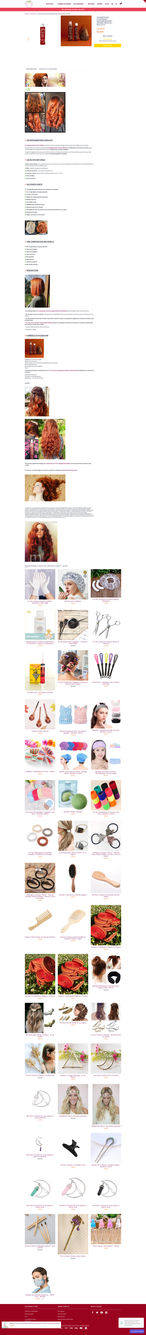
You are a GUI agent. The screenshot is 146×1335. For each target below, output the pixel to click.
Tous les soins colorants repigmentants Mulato (39, 322)
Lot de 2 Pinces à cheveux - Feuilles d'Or (40, 1075)
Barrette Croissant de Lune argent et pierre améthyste (40, 1156)
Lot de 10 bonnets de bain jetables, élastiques (106, 600)
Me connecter (61, 1311)
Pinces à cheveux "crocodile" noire (73, 1165)
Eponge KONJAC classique (73, 812)
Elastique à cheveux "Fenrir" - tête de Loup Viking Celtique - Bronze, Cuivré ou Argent (106, 854)
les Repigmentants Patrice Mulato (56, 148)
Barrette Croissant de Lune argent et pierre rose (73, 1206)
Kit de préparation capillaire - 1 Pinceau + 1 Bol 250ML (73, 642)
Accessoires (33, 13)
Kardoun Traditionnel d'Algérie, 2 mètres (73, 996)
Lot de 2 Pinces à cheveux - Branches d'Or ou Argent (106, 1036)
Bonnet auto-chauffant (73, 601)
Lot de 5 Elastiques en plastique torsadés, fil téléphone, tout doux (40, 853)
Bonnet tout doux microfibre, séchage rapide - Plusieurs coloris (73, 772)
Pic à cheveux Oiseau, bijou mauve (73, 1256)
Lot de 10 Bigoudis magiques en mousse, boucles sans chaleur (73, 683)
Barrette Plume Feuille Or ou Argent (73, 1023)
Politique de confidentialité (31, 1311)
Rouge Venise (74, 470)
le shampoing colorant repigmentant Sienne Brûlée (52, 311)
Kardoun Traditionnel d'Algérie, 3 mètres (40, 996)
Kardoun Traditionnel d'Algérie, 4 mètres (106, 947)
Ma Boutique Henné (72, 1325)
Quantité (125, 574)
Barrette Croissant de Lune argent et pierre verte (40, 1206)
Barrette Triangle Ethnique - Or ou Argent (73, 1076)
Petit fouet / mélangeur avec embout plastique (106, 683)
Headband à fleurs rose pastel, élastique (106, 1126)
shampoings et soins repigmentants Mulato (58, 463)
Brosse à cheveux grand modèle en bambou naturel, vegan (73, 938)
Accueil (27, 13)
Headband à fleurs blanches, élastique (73, 1116)
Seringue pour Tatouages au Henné (40, 692)
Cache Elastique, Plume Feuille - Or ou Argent (73, 853)
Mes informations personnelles (65, 1319)
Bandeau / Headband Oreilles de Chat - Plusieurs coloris (106, 731)
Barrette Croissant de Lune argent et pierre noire (105, 1206)
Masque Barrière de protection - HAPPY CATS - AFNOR (40, 1296)
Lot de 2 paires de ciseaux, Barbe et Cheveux (106, 642)
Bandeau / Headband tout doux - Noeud (40, 771)
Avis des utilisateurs (48, 69)
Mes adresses (61, 1316)
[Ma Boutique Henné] (29, 4)
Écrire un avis (107, 45)
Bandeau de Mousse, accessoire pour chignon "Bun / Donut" (106, 987)
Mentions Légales (29, 1314)
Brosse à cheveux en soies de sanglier (73, 895)
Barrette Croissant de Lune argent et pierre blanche (40, 1117)
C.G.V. (26, 1316)
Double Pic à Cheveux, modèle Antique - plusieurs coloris (106, 1166)
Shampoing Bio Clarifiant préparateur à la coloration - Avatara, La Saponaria (40, 642)
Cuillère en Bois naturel (40, 731)
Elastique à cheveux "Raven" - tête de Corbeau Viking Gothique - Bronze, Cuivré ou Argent (40, 896)
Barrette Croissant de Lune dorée (106, 1075)
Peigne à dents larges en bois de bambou (40, 937)
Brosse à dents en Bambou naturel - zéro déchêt (40, 1247)
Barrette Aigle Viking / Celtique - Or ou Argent (40, 1036)
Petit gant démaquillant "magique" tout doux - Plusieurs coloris (40, 813)
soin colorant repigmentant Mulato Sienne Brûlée (63, 370)
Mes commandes (62, 1314)
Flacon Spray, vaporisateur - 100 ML (106, 1246)
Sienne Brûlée (64, 470)
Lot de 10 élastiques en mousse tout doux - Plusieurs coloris (106, 813)
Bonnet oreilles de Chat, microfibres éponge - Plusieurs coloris (73, 732)
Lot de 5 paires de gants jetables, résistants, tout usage (40, 602)
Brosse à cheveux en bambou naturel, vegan (106, 895)
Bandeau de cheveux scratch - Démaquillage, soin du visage (106, 772)
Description (31, 69)
